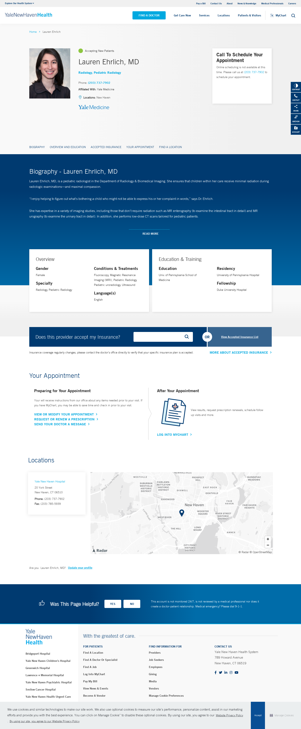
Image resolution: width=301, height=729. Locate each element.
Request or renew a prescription (64, 419)
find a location (93, 652)
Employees (155, 667)
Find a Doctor (149, 15)
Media (153, 681)
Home (33, 31)
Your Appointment (140, 147)
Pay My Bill (90, 681)
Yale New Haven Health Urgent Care (48, 696)
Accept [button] (257, 715)
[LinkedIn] (225, 672)
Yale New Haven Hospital (50, 481)
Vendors (154, 688)
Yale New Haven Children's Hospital (48, 661)
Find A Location (170, 147)
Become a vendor (94, 695)
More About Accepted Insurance (239, 352)
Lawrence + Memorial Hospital (45, 675)
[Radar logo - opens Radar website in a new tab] (100, 550)
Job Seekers (156, 660)
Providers (155, 652)
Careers (292, 3)
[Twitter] (220, 672)
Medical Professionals (272, 3)
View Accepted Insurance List (239, 337)
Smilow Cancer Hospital (41, 689)
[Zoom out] (268, 545)
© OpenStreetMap (261, 552)
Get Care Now (182, 15)
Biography (37, 147)
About (230, 3)
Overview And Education (68, 147)
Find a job (90, 667)
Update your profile (80, 567)
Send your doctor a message (60, 424)
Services (204, 15)
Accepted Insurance (106, 147)
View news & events (95, 688)
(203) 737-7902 (99, 83)
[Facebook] (216, 672)
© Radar (244, 552)
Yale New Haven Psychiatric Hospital (49, 682)
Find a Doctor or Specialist (100, 660)
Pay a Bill (201, 3)
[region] (182, 513)
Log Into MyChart (172, 434)
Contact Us (216, 3)
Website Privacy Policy (229, 715)
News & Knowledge (247, 3)
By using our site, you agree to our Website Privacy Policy (44, 721)
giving (153, 674)
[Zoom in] (268, 539)
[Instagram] (231, 672)
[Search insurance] (188, 337)
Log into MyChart (94, 674)
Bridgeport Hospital (38, 653)
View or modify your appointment (64, 414)
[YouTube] (236, 672)
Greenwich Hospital (38, 668)
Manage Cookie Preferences (166, 695)
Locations (224, 15)
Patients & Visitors (249, 15)
